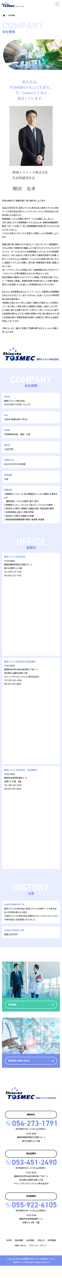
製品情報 (19, 1240)
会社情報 (30, 1240)
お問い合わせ (20, 1245)
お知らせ (41, 1240)
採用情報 (52, 1240)
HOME (9, 1240)
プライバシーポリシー (38, 1245)
